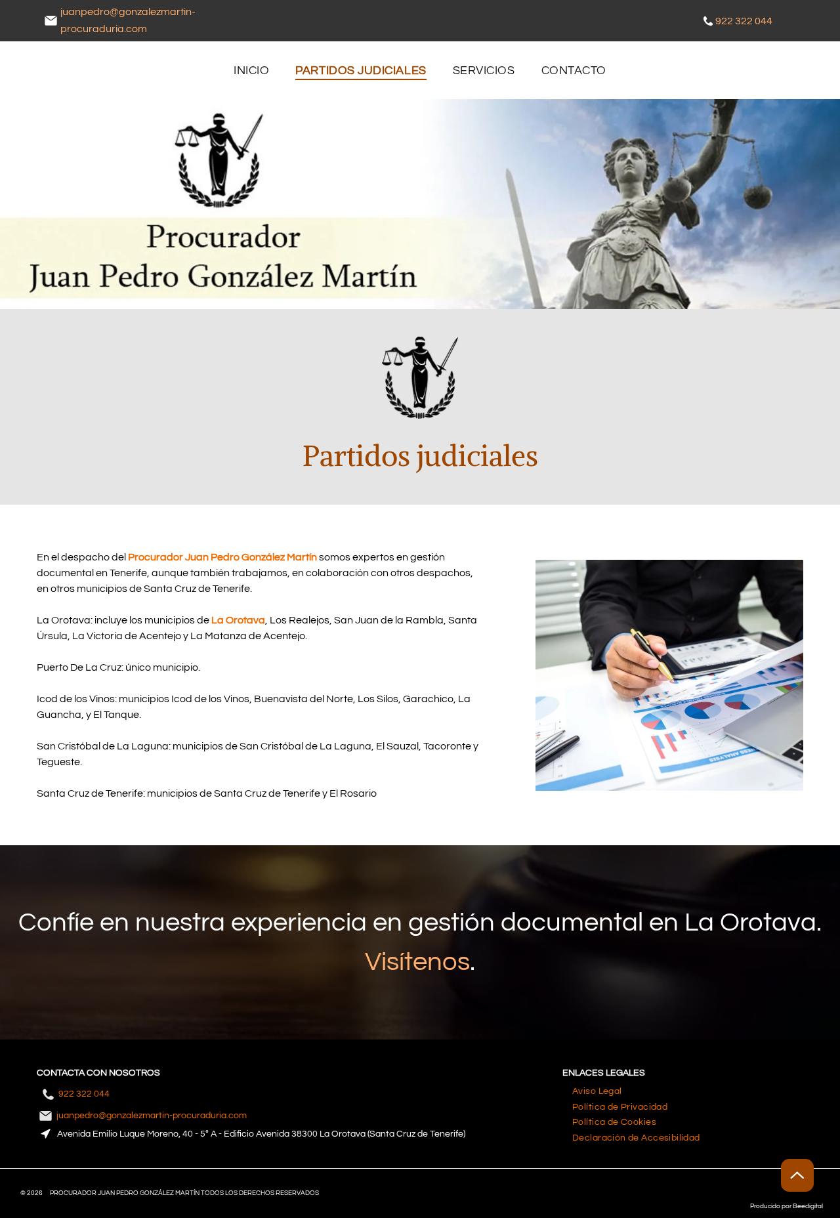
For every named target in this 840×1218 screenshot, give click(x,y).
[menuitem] (251, 70)
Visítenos (417, 961)
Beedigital (808, 1206)
